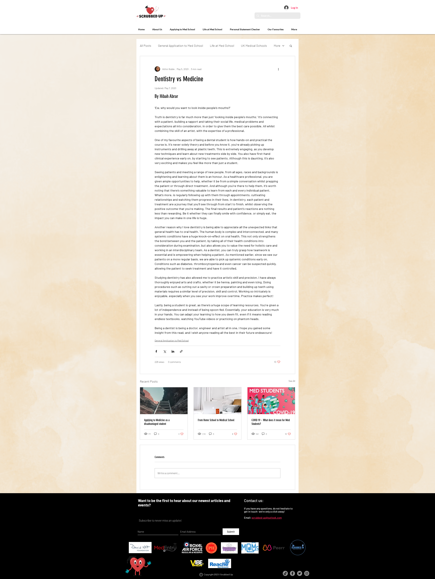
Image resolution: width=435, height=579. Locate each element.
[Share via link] (181, 351)
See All (292, 380)
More (277, 45)
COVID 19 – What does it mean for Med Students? (270, 422)
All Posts (145, 45)
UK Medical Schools (254, 45)
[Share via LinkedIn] (173, 351)
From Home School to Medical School (216, 420)
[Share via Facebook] (156, 351)
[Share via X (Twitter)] (164, 351)
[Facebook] (292, 573)
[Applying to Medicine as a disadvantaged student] (164, 400)
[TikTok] (285, 573)
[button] (290, 45)
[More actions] (278, 69)
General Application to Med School (180, 45)
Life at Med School (222, 45)
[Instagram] (306, 573)
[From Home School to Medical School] (217, 400)
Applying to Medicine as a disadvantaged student (157, 422)
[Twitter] (299, 573)
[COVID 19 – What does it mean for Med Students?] (271, 400)
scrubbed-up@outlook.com (267, 517)
